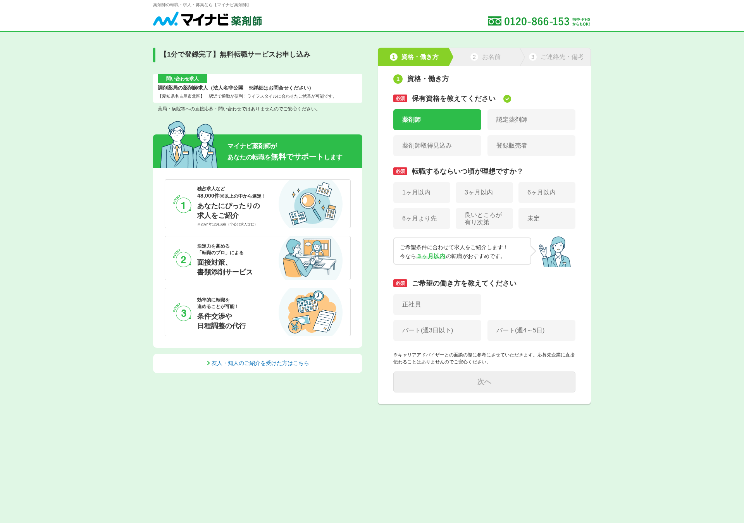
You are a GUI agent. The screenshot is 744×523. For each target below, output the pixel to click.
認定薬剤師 (511, 119)
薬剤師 (411, 119)
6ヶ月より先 (419, 218)
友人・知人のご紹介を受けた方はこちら (260, 363)
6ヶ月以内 (541, 192)
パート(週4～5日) (520, 330)
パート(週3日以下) (427, 330)
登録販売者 (511, 145)
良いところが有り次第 (483, 218)
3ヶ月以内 (479, 192)
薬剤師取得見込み (427, 145)
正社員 (411, 304)
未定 (533, 218)
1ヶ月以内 (416, 192)
